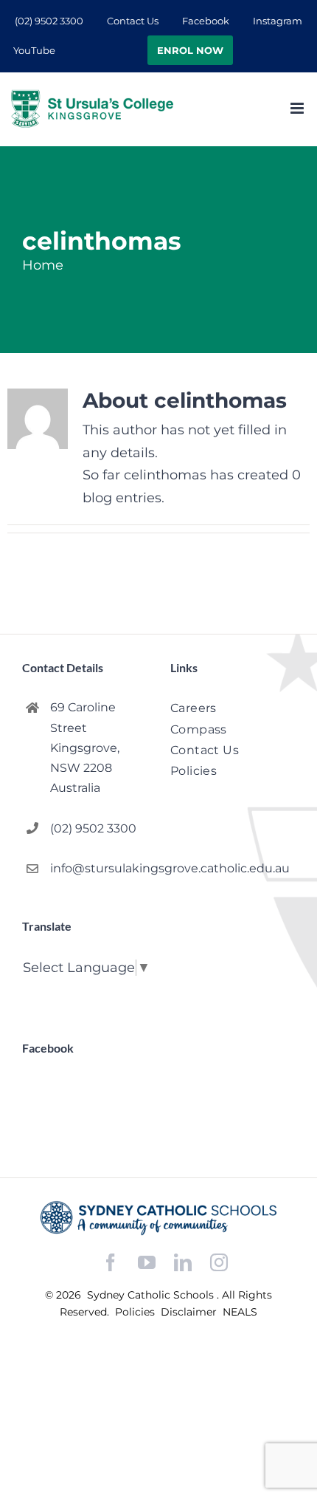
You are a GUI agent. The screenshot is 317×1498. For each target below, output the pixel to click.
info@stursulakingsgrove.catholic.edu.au (98, 868)
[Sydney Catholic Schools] (158, 1217)
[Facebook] (110, 1263)
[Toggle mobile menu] (298, 108)
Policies (136, 1312)
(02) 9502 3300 (93, 828)
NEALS (240, 1312)
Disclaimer (190, 1312)
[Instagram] (219, 1262)
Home (42, 265)
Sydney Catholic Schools (152, 1295)
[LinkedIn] (183, 1263)
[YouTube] (147, 1263)
